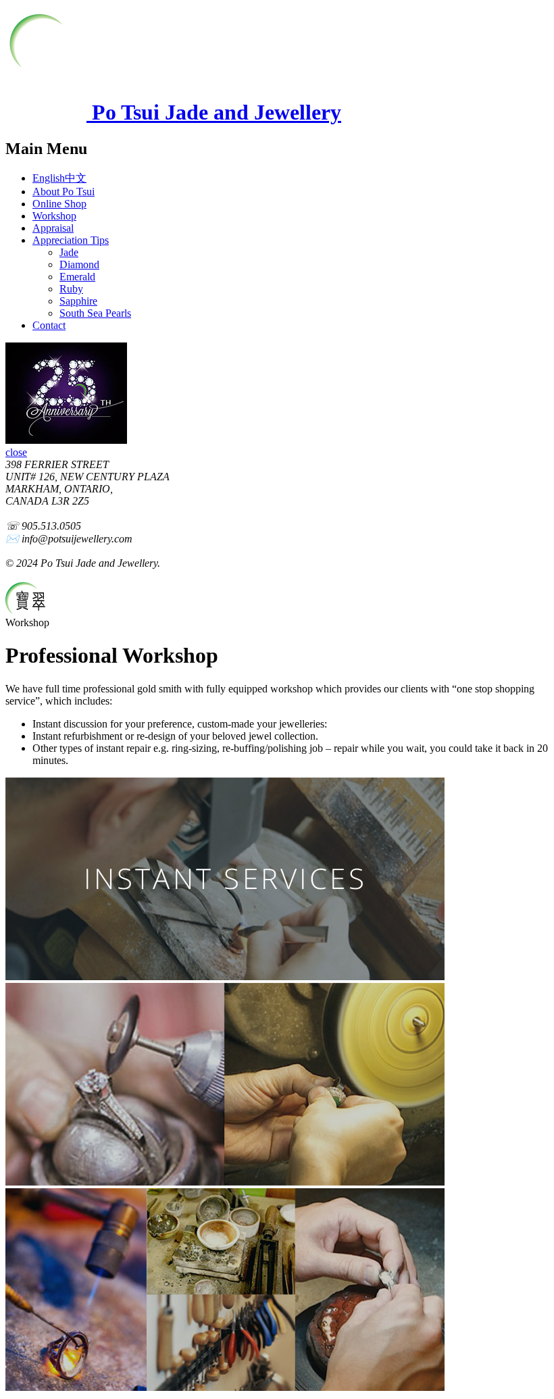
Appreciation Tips (70, 240)
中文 (75, 178)
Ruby (71, 289)
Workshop (54, 216)
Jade (68, 252)
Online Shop (59, 203)
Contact (49, 325)
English (48, 178)
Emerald (77, 276)
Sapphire (78, 301)
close (16, 452)
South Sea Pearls (95, 313)
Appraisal (53, 228)
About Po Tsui (63, 191)
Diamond (79, 264)
